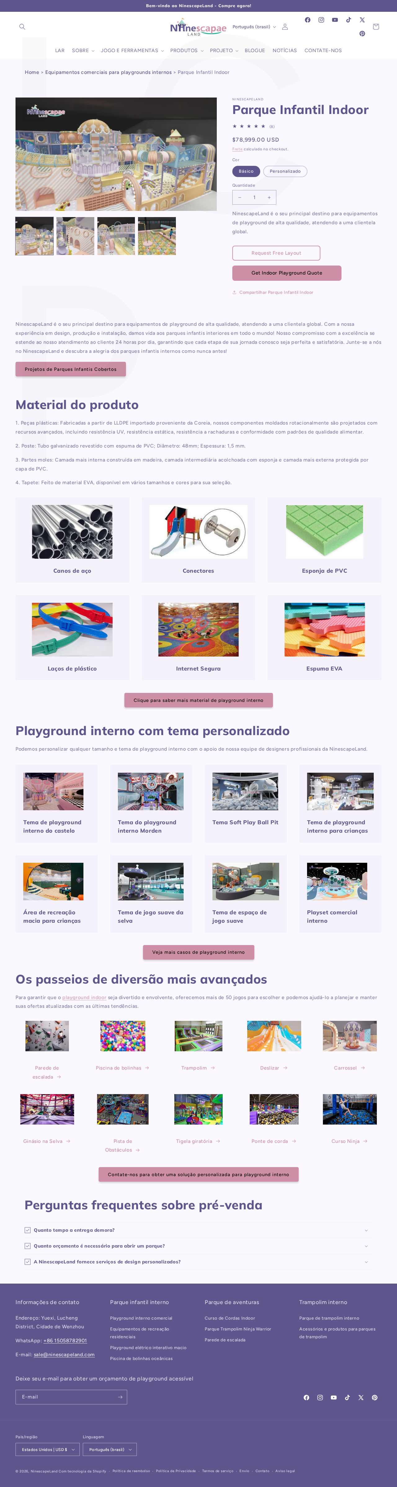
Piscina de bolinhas (118, 1068)
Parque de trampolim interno (329, 1318)
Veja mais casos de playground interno (198, 952)
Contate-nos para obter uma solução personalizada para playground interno (198, 1174)
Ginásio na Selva (43, 1141)
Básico (246, 171)
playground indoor (84, 997)
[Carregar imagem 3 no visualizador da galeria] (116, 236)
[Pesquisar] (22, 27)
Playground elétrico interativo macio (148, 1347)
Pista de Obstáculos (118, 1145)
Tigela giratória (194, 1141)
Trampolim (194, 1068)
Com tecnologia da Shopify (82, 1471)
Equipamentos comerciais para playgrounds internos (108, 72)
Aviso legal (285, 1471)
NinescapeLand (44, 1471)
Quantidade (243, 185)
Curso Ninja (346, 1141)
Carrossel (345, 1068)
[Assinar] (120, 1397)
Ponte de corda (270, 1141)
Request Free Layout (276, 253)
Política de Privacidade (176, 1471)
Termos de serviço (218, 1471)
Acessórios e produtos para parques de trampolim (337, 1332)
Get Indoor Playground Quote (287, 273)
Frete (237, 149)
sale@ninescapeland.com (64, 1354)
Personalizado (285, 171)
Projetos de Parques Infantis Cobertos (71, 369)
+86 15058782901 (65, 1341)
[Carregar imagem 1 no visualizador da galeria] (34, 236)
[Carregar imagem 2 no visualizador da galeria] (75, 236)
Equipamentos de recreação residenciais (139, 1332)
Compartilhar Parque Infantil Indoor (276, 292)
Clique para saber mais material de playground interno (199, 700)
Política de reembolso (131, 1471)
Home (32, 72)
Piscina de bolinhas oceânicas (141, 1358)
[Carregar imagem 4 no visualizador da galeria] (157, 236)
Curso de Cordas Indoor (230, 1318)
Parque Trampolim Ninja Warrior (238, 1329)
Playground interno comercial (141, 1318)
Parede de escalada (46, 1072)
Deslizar (269, 1068)
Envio (244, 1471)
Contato (263, 1471)
